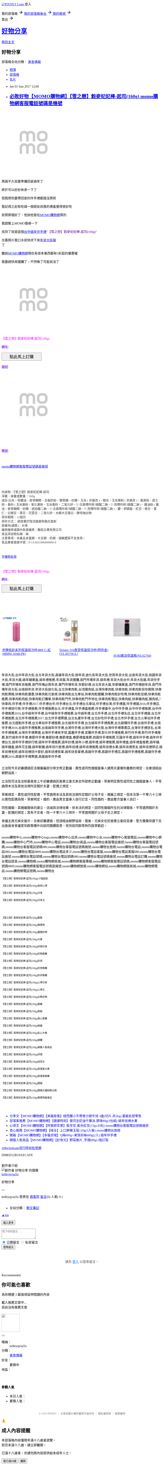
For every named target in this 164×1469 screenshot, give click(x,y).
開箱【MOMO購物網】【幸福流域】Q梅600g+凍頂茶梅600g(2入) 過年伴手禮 (63, 1135)
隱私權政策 (104, 1413)
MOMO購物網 (50, 215)
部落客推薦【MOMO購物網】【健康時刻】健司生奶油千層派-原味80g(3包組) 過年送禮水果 (73, 1121)
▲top (5, 1215)
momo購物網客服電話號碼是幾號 (25, 466)
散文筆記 (32, 1208)
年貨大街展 (48, 240)
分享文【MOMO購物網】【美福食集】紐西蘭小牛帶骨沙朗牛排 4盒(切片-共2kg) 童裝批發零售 (75, 1116)
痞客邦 (34, 1197)
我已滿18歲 (9, 1461)
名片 (13, 79)
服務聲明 (120, 1413)
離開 (23, 1461)
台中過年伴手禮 (35, 232)
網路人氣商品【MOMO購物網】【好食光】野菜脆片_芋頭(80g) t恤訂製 (59, 1140)
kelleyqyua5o (10, 1174)
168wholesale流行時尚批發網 (21, 1148)
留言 (43, 1197)
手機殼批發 (9, 556)
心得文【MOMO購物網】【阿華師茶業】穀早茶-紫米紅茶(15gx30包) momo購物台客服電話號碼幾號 (79, 1125)
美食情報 (34, 62)
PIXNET (52, 1413)
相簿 (13, 70)
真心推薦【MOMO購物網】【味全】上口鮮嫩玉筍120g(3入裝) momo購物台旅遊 (65, 1130)
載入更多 (8, 1222)
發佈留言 (8, 1247)
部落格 (14, 74)
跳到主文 (8, 42)
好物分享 (14, 31)
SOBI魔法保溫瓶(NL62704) (132, 655)
